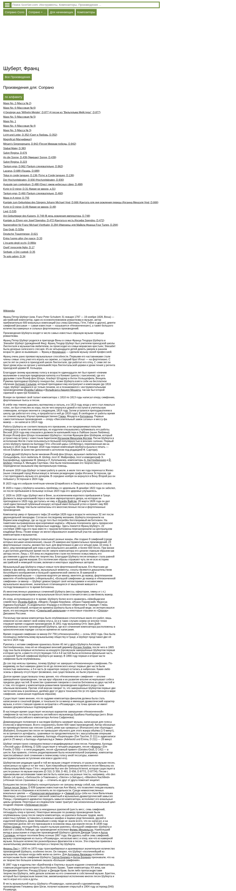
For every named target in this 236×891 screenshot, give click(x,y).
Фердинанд (59, 352)
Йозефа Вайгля (27, 602)
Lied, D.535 (9, 211)
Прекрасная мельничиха (45, 793)
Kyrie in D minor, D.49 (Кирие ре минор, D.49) (29, 207)
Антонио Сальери (25, 384)
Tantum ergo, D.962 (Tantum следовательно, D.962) (33, 166)
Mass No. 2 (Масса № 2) (17, 103)
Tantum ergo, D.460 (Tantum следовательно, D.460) (33, 193)
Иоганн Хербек (82, 647)
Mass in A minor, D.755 (16, 198)
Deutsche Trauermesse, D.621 (20, 234)
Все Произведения (17, 77)
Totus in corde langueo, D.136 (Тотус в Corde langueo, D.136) (38, 175)
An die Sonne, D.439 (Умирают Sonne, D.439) (29, 157)
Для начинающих (61, 12)
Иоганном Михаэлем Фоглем (74, 438)
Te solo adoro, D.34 (14, 256)
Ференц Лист (11, 848)
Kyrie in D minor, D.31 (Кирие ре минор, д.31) (29, 189)
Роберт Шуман (12, 826)
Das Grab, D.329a (13, 229)
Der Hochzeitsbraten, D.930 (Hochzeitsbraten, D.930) (33, 180)
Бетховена (86, 416)
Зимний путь (72, 793)
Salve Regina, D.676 (15, 153)
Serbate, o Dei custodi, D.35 (19, 252)
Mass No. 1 (9, 121)
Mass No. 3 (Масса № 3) (17, 130)
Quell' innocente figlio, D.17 (19, 247)
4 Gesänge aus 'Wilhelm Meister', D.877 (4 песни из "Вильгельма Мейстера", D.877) (52, 112)
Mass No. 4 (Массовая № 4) (19, 125)
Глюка (62, 416)
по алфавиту (13, 97)
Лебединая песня (35, 805)
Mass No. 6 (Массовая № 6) (19, 107)
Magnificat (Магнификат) (17, 139)
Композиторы (86, 12)
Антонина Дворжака (80, 854)
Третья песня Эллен (15, 787)
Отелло (102, 610)
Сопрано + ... (37, 12)
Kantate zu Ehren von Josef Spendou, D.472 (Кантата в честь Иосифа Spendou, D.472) (53, 220)
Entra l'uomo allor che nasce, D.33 (22, 238)
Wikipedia (9, 310)
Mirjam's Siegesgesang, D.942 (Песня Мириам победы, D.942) (39, 143)
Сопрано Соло (14, 12)
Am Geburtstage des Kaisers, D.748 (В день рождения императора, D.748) (46, 216)
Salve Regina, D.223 (15, 162)
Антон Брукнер (82, 857)
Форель (96, 746)
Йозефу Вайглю (67, 501)
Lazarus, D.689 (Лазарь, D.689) (21, 171)
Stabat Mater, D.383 (14, 148)
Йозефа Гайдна (33, 390)
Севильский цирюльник (51, 610)
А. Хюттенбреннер (95, 460)
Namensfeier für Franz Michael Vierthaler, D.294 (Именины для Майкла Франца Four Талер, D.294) (60, 225)
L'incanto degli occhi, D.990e (19, 243)
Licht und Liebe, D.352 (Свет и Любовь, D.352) (30, 134)
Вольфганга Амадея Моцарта (63, 390)
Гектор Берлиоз (61, 857)
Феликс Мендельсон (81, 829)
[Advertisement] (81, 41)
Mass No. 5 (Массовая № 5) (19, 116)
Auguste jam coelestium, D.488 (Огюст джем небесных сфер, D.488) (43, 184)
